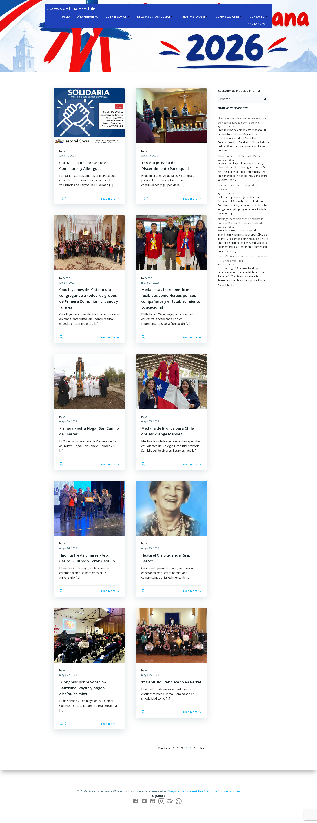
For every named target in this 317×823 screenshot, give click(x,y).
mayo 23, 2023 (150, 548)
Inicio (66, 16)
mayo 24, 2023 (68, 548)
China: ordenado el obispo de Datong (240, 156)
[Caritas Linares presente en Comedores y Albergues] (89, 115)
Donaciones (256, 24)
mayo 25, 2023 (150, 421)
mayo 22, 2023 (68, 675)
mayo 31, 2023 (150, 282)
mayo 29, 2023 (68, 421)
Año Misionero (87, 16)
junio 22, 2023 (149, 155)
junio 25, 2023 (67, 155)
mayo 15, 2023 (150, 675)
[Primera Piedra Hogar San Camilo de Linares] (89, 381)
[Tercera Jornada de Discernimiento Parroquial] (171, 115)
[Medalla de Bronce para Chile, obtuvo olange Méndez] (171, 381)
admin (66, 151)
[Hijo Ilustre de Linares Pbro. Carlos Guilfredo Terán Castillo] (89, 508)
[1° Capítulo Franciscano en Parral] (171, 635)
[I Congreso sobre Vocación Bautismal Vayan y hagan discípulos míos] (89, 635)
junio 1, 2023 (67, 282)
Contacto (257, 16)
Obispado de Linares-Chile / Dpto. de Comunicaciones (203, 791)
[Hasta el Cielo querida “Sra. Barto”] (171, 508)
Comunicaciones (227, 16)
